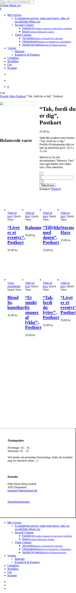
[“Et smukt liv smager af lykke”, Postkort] (32, 279)
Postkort (21, 96)
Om (9, 572)
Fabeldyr (47, 535)
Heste (38, 539)
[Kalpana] (32, 209)
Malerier (20, 558)
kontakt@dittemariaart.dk (22, 490)
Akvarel (42, 545)
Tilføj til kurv (47, 185)
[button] (12, 214)
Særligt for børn (44, 552)
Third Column (23, 542)
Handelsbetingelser (19, 501)
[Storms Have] (68, 209)
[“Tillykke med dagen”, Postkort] (50, 209)
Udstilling (13, 565)
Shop (12, 96)
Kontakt (12, 575)
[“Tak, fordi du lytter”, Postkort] (50, 279)
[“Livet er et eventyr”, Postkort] (15, 209)
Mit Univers (14, 522)
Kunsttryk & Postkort (27, 562)
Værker (11, 555)
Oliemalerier (46, 549)
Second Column (24, 532)
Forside (4, 96)
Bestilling (12, 568)
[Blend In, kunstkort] (15, 279)
